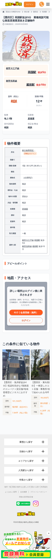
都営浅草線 (11, 80)
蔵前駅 (30, 84)
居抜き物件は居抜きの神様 (29, 522)
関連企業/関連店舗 (26, 497)
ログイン (29, 4)
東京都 (26, 12)
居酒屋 (31, 118)
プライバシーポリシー (38, 492)
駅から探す (35, 487)
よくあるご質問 (11, 492)
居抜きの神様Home (13, 12)
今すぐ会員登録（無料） (26, 312)
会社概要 (23, 492)
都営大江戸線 (12, 68)
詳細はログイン (30, 153)
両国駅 (44, 12)
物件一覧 (7, 487)
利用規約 (44, 487)
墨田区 (35, 12)
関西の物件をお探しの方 (21, 487)
